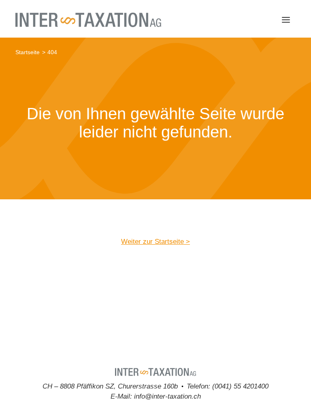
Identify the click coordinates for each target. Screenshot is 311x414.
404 (52, 52)
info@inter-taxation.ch (167, 396)
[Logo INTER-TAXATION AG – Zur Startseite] (88, 20)
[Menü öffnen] (286, 20)
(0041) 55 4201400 (240, 386)
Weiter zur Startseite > (155, 241)
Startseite (27, 52)
